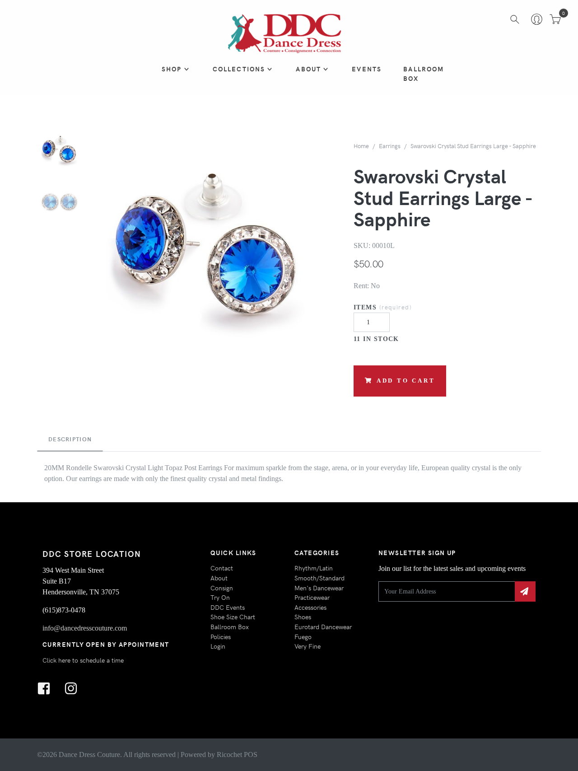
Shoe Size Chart (232, 616)
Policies (220, 636)
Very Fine (307, 645)
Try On (220, 597)
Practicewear (312, 597)
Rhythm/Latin (313, 567)
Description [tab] (70, 439)
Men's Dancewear (319, 587)
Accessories (310, 607)
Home (361, 146)
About (308, 68)
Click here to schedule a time (83, 659)
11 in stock (376, 338)
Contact (221, 567)
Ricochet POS (237, 754)
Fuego (303, 636)
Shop (172, 68)
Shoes (302, 616)
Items (383, 307)
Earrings (390, 146)
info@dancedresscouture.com (84, 628)
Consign (221, 587)
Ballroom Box (423, 73)
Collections (239, 68)
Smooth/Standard (319, 577)
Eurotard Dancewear (323, 626)
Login (217, 645)
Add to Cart (406, 381)
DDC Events (227, 607)
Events (367, 68)
